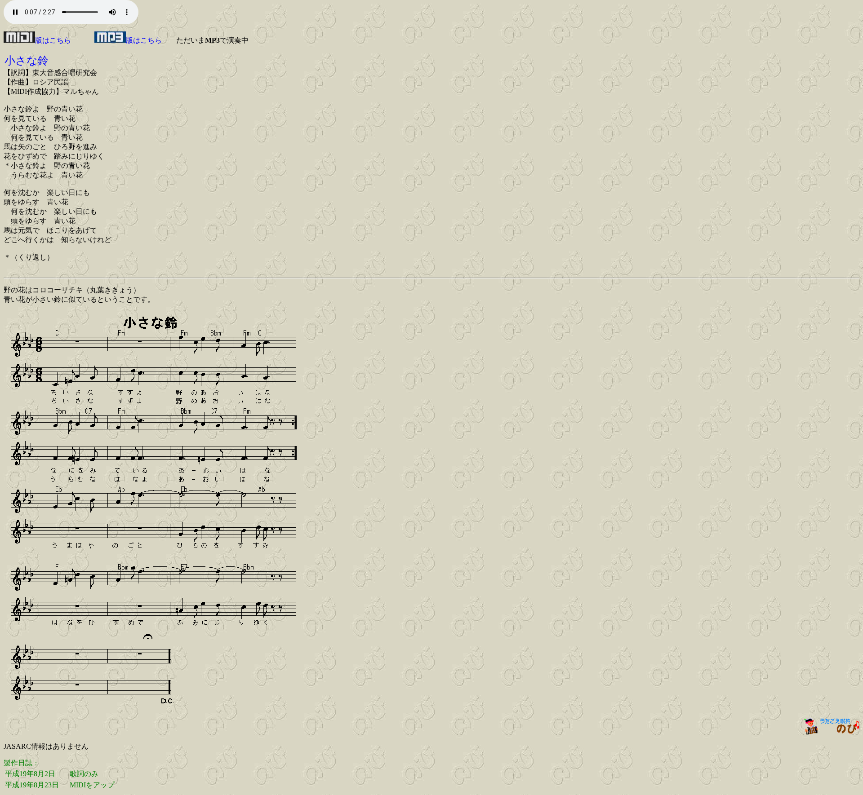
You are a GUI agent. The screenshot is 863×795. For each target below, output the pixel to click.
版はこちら (53, 40)
